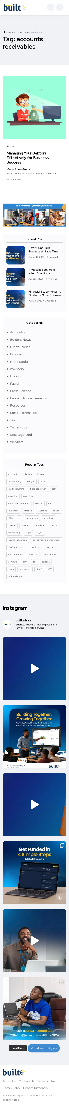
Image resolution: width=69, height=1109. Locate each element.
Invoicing (16, 376)
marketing (41, 525)
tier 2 (39, 569)
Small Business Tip (23, 413)
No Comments (14, 179)
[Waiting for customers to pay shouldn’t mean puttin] (34, 872)
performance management (46, 539)
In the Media (19, 362)
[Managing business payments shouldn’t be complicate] (34, 804)
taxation (46, 561)
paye (28, 532)
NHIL (54, 525)
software (12, 561)
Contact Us (26, 1081)
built (42, 481)
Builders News (20, 339)
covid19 (39, 503)
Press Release (20, 391)
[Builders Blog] (15, 7)
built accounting (16, 488)
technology (25, 569)
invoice (12, 525)
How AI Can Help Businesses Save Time (44, 249)
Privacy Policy (11, 1088)
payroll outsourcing (17, 539)
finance (28, 510)
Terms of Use (46, 1081)
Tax (12, 420)
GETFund (42, 510)
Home (7, 32)
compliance (29, 496)
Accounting (18, 332)
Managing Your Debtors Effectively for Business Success (28, 158)
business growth (38, 488)
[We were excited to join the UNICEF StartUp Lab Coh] (34, 1008)
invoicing (26, 525)
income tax (32, 518)
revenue (49, 547)
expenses (13, 510)
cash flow (12, 496)
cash (54, 488)
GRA (10, 518)
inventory (17, 369)
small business (15, 554)
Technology (18, 427)
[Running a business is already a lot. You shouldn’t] (34, 940)
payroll (40, 532)
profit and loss (15, 547)
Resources (18, 405)
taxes (11, 569)
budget (31, 481)
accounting (13, 474)
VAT (50, 569)
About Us (9, 1081)
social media (50, 554)
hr (20, 518)
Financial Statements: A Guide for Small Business (45, 293)
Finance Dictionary (35, 1088)
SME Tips (33, 554)
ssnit (25, 561)
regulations (33, 547)
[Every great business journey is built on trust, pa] (34, 736)
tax (34, 561)
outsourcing (14, 532)
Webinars (16, 442)
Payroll (15, 383)
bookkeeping (14, 481)
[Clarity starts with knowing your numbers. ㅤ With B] (34, 668)
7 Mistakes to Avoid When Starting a (42, 271)
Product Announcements (28, 398)
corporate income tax (18, 503)
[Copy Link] (21, 188)
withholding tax (15, 576)
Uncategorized (21, 434)
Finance (15, 354)
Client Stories (20, 347)
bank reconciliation (34, 474)
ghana (56, 510)
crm (50, 503)
